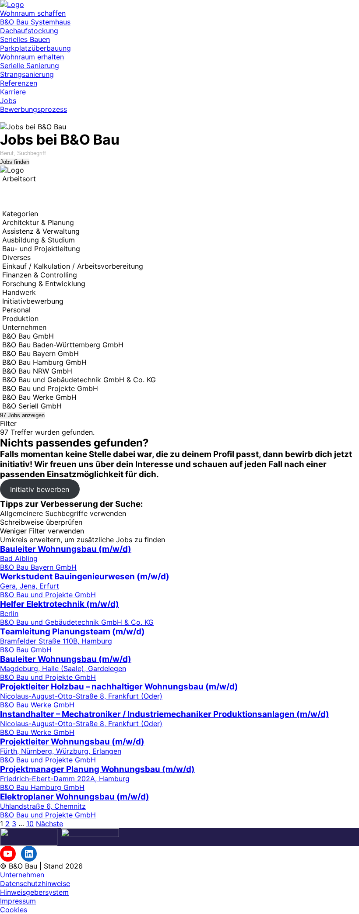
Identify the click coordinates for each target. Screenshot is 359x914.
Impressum (18, 901)
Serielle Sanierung (29, 65)
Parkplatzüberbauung (35, 48)
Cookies (13, 909)
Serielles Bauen (25, 39)
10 (30, 823)
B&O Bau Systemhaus (35, 21)
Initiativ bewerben (39, 489)
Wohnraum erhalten (32, 56)
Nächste (49, 823)
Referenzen (18, 83)
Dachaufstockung (29, 30)
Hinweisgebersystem (34, 892)
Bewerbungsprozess (33, 109)
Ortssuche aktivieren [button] (34, 196)
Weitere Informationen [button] (36, 205)
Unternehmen (22, 874)
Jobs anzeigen (22, 415)
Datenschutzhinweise (35, 883)
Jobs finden (14, 162)
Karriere (13, 91)
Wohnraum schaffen (33, 13)
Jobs (8, 100)
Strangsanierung (27, 74)
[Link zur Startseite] (12, 4)
